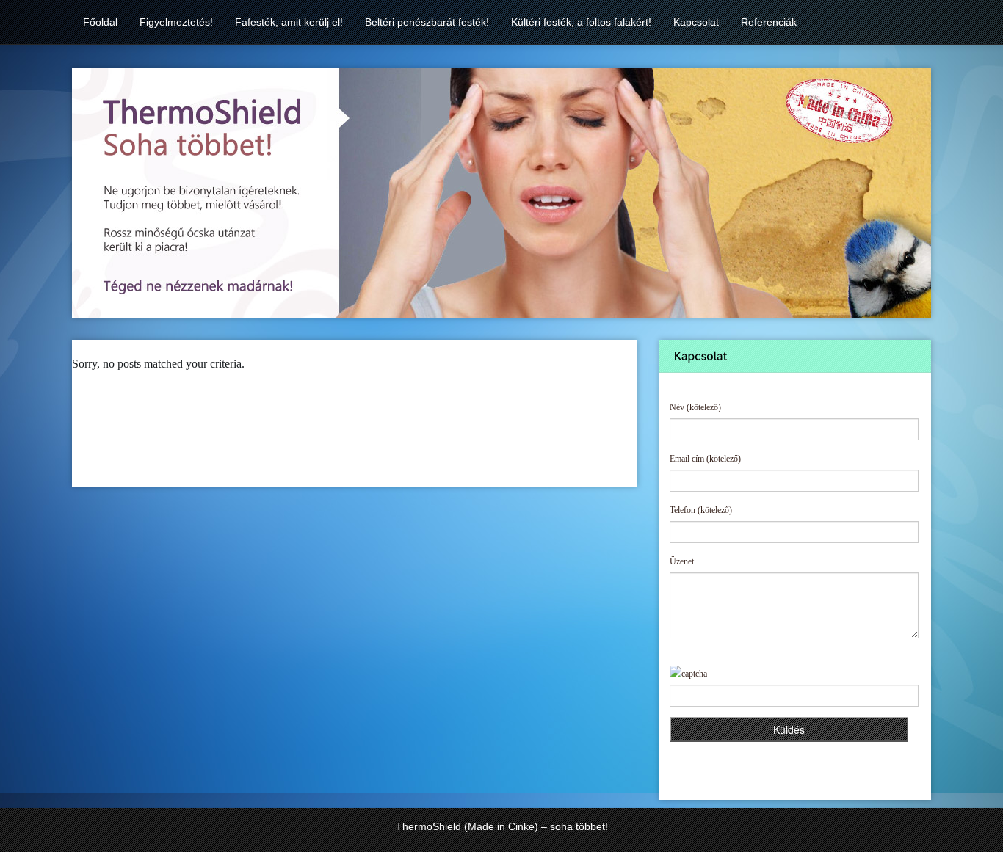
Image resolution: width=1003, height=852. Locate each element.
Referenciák (769, 22)
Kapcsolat (696, 22)
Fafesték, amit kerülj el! (289, 22)
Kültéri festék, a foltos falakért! (581, 22)
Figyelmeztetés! (176, 22)
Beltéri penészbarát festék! (427, 22)
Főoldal (100, 22)
